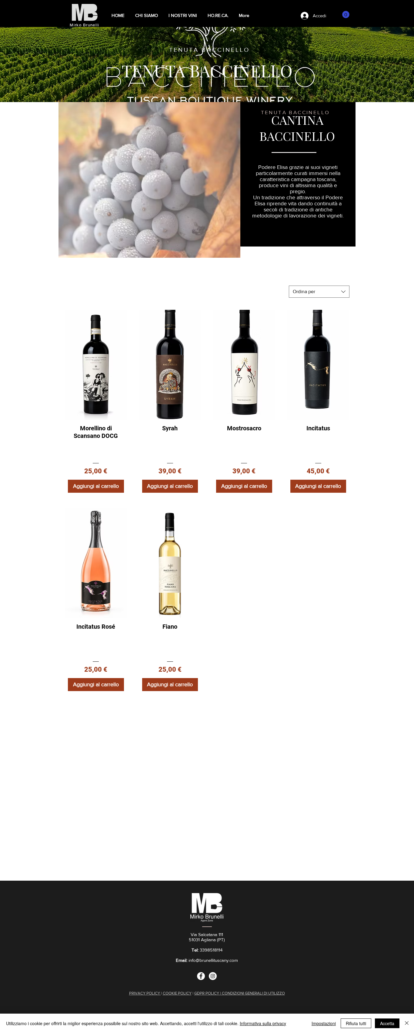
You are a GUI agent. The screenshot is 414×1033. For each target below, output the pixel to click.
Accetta (387, 1023)
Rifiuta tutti (356, 1023)
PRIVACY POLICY (145, 993)
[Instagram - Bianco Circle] (213, 976)
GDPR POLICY (206, 993)
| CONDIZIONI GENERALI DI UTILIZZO (252, 993)
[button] (182, 15)
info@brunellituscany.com (213, 960)
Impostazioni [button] (324, 1023)
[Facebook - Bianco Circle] (201, 976)
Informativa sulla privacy (263, 1023)
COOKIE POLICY (177, 993)
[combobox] (319, 292)
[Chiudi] (406, 1023)
